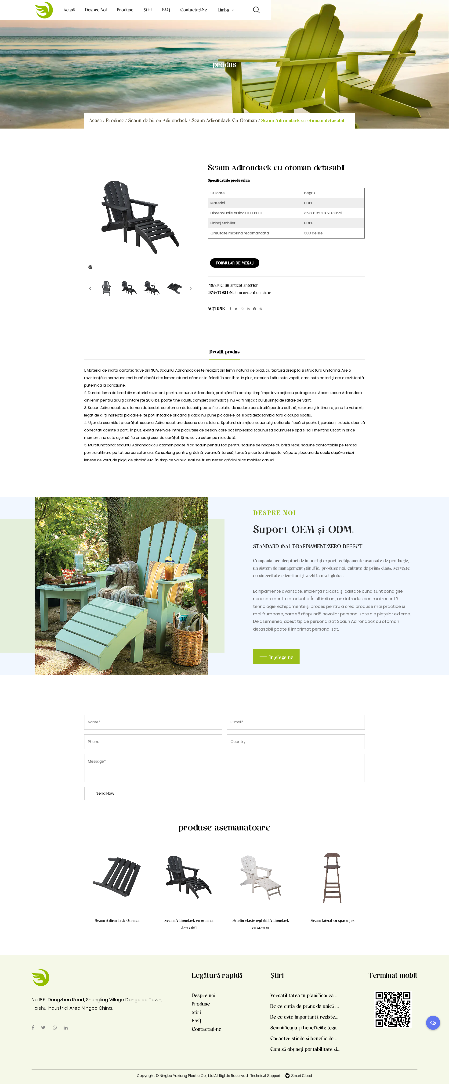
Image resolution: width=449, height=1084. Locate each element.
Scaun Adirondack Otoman (117, 920)
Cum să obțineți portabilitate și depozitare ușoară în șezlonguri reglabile (305, 1049)
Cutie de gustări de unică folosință (134, 17)
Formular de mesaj (234, 263)
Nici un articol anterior (237, 285)
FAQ (166, 9)
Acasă (69, 9)
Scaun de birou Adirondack (130, 18)
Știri (148, 9)
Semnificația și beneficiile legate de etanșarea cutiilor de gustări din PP (305, 1027)
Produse (125, 9)
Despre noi (96, 9)
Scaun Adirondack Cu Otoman (224, 120)
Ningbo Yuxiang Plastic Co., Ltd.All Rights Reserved (204, 1075)
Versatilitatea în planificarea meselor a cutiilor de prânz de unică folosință (305, 995)
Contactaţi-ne (193, 9)
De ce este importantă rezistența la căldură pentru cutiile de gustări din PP (305, 1016)
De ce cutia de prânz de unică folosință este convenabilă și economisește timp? (305, 1006)
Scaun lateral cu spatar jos (333, 920)
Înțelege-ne (281, 657)
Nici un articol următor (250, 292)
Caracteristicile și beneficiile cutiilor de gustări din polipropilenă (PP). (305, 1038)
